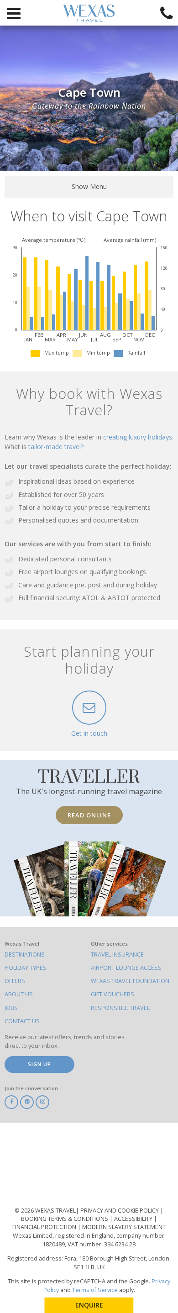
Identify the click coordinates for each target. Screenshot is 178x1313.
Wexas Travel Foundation (130, 981)
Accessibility (134, 1219)
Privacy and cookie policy (120, 1210)
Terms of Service (95, 1290)
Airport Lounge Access (126, 968)
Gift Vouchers (112, 994)
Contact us (22, 1021)
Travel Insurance (117, 954)
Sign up (39, 1064)
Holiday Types (26, 968)
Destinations (25, 954)
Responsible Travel (120, 1008)
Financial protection (45, 1227)
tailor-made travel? (56, 446)
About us (19, 994)
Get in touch (89, 733)
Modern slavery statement (124, 1227)
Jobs (11, 1008)
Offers (15, 981)
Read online (89, 815)
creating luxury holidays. (138, 437)
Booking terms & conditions (65, 1219)
